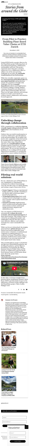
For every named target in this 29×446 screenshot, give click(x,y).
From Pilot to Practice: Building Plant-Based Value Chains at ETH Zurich (14, 43)
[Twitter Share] (21, 289)
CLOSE (26, 427)
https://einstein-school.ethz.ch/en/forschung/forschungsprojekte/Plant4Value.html (14, 257)
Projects (3, 292)
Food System (5, 294)
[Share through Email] (26, 289)
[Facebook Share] (18, 289)
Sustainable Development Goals (16, 292)
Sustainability (13, 294)
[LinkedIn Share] (24, 289)
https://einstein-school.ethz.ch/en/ (9, 32)
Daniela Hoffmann (11, 300)
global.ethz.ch (4, 403)
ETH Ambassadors (14, 4)
